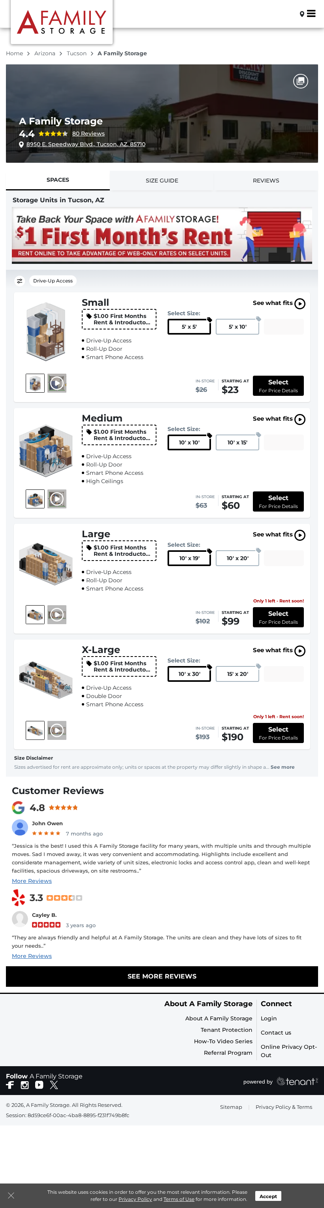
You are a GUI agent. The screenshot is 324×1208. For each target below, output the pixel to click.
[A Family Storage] (61, 25)
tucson (77, 53)
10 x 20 (238, 558)
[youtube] (39, 1084)
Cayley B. (44, 915)
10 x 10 (189, 442)
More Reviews (32, 880)
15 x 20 (237, 673)
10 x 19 (189, 558)
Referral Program (228, 1052)
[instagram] (25, 1084)
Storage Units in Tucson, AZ (58, 200)
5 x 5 (189, 326)
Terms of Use (179, 1199)
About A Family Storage (208, 1004)
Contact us (276, 1032)
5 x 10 (238, 326)
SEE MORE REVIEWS (162, 976)
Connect (276, 1004)
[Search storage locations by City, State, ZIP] (289, 13)
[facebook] (10, 1084)
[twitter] (54, 1084)
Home (15, 53)
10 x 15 (237, 442)
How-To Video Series (223, 1041)
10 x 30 (189, 673)
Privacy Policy (135, 1199)
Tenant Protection (226, 1029)
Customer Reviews (58, 791)
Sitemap (231, 1107)
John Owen (47, 823)
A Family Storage (61, 121)
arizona (45, 53)
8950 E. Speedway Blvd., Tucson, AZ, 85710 (85, 144)
